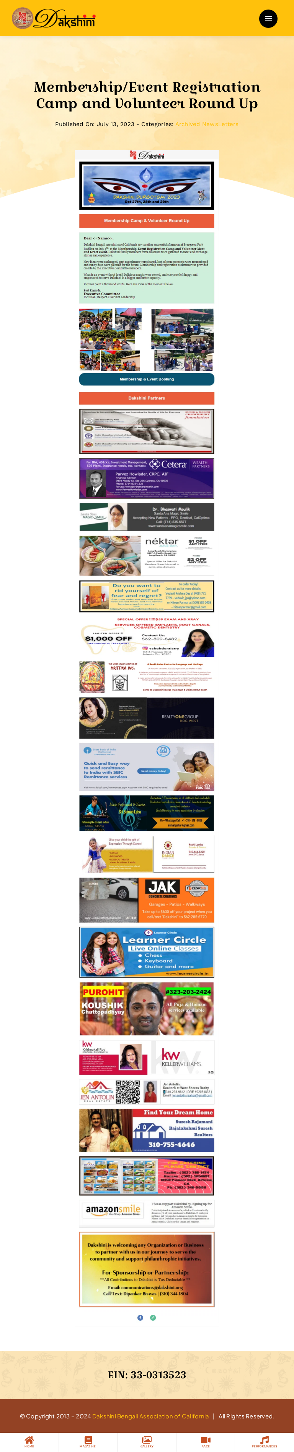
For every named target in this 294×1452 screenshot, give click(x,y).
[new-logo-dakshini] (53, 10)
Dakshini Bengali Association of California (150, 1416)
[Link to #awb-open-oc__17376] (268, 19)
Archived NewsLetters (207, 124)
